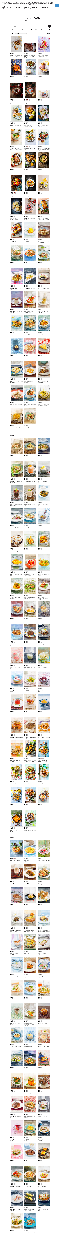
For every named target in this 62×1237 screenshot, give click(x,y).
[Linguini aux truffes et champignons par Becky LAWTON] (41, 239)
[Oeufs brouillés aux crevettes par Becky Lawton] (27, 379)
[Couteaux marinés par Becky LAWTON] (14, 1068)
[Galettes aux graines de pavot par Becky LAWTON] (41, 735)
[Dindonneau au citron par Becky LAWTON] (41, 951)
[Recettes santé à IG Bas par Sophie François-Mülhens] (14, 146)
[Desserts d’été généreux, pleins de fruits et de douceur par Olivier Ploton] (14, 828)
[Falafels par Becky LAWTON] (27, 951)
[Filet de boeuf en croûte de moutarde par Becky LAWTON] (14, 928)
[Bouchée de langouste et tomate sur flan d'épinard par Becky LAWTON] (41, 595)
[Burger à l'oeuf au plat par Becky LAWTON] (41, 642)
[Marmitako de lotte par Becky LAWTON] (41, 549)
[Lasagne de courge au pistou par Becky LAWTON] (14, 595)
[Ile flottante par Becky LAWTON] (41, 619)
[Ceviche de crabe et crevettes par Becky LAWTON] (14, 1184)
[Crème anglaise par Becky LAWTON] (27, 1044)
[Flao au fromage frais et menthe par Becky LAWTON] (14, 905)
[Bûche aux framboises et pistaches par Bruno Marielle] (41, 53)
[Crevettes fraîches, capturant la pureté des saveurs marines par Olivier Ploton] (43, 758)
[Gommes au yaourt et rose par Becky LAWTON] (14, 688)
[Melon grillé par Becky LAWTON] (27, 549)
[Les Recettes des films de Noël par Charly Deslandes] (14, 100)
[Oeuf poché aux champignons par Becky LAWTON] (41, 379)
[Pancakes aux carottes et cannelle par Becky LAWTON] (27, 309)
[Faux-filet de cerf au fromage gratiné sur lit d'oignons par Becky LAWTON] (41, 928)
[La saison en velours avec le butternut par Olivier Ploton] (16, 193)
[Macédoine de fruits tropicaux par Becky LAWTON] (41, 572)
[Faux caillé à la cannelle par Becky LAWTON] (14, 951)
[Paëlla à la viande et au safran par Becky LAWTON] (41, 332)
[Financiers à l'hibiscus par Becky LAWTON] (41, 905)
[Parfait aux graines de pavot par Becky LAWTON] (27, 286)
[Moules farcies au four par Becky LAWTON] (41, 502)
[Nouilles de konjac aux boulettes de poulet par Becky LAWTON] (14, 456)
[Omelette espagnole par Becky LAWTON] (41, 356)
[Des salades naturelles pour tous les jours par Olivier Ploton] (27, 781)
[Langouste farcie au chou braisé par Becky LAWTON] (14, 619)
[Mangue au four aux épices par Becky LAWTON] (14, 572)
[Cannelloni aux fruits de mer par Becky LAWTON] (41, 1207)
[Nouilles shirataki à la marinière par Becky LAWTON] (27, 402)
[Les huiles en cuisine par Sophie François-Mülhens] (41, 193)
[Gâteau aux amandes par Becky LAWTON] (14, 735)
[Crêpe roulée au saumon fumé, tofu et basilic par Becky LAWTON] (27, 998)
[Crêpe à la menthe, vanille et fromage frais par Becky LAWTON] (41, 998)
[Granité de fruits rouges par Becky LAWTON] (14, 665)
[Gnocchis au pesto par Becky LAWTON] (27, 688)
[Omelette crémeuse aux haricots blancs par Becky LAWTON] (14, 379)
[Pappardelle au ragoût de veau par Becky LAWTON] (14, 286)
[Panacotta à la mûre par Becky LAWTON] (41, 286)
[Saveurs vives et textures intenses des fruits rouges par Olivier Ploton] (27, 828)
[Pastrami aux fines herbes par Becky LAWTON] (41, 263)
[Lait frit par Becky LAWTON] (27, 619)
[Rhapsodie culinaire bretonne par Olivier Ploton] (41, 123)
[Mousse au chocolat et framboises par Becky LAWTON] (14, 502)
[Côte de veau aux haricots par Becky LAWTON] (14, 1114)
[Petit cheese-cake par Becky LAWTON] (41, 1161)
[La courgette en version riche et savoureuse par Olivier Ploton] (14, 805)
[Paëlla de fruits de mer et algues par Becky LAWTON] (27, 332)
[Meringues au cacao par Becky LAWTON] (14, 549)
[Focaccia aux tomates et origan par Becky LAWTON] (41, 881)
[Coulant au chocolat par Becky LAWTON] (41, 1091)
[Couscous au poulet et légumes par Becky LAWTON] (41, 1068)
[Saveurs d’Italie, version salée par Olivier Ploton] (41, 216)
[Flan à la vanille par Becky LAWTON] (27, 905)
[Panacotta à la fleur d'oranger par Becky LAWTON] (14, 309)
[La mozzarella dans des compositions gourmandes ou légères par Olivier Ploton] (41, 781)
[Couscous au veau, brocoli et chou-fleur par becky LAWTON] (27, 1068)
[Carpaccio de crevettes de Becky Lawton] (14, 1207)
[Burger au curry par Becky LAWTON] (27, 642)
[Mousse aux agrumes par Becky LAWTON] (41, 479)
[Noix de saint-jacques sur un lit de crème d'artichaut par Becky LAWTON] (27, 1021)
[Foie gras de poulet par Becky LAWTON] (14, 881)
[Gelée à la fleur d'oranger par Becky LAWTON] (41, 712)
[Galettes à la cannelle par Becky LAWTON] (14, 758)
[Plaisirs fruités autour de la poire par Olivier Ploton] (27, 123)
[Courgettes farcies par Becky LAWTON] (14, 1091)
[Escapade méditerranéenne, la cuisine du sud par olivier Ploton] (41, 146)
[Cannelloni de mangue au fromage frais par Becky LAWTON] (27, 1207)
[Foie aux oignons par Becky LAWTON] (27, 881)
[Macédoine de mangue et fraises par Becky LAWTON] (27, 572)
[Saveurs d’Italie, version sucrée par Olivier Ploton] (14, 239)
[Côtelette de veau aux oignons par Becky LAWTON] (27, 1114)
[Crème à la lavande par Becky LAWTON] (41, 1044)
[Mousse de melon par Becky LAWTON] (27, 479)
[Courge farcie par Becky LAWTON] (27, 1091)
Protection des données (34, 6)
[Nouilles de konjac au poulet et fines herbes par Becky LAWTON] (27, 456)
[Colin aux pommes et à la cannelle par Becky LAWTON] (41, 1137)
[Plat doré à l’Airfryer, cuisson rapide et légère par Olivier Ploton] (14, 170)
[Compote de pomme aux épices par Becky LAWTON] (27, 1137)
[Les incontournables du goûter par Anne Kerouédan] (14, 53)
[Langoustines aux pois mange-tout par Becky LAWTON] (27, 595)
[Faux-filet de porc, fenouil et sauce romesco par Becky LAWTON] (27, 928)
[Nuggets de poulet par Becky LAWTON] (14, 402)
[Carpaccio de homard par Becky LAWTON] (41, 1184)
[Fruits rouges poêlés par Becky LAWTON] (41, 858)
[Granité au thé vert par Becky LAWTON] (41, 665)
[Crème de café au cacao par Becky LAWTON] (14, 1021)
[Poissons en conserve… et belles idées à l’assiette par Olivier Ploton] (27, 805)
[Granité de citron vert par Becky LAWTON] (27, 665)
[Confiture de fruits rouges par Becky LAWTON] (14, 1137)
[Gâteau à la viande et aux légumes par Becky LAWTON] (27, 735)
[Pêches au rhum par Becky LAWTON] (27, 239)
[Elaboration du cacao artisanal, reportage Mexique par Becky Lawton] (27, 53)
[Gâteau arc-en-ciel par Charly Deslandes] (41, 100)
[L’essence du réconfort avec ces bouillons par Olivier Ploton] (41, 170)
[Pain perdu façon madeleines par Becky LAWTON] (41, 309)
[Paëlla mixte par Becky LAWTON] (14, 332)
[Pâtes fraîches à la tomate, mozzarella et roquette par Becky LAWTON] (14, 263)
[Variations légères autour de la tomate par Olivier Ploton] (14, 781)
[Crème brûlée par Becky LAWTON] (41, 1021)
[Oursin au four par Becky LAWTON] (14, 356)
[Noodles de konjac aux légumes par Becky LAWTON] (14, 479)
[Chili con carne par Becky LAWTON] (27, 1161)
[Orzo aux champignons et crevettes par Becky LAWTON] (27, 356)
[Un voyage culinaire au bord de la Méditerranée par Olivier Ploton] (27, 758)
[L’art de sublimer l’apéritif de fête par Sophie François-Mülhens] (29, 100)
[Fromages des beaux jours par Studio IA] (16, 858)
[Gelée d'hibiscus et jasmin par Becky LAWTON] (41, 688)
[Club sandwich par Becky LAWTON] (14, 1161)
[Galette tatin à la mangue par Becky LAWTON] (27, 858)
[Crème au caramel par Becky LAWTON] (14, 1044)
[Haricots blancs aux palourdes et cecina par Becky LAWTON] (14, 642)
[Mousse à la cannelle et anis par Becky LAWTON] (27, 502)
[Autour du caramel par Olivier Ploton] (14, 216)
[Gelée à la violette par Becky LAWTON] (27, 712)
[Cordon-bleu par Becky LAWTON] (41, 1114)
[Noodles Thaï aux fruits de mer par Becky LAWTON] (41, 456)
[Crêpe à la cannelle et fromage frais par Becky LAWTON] (14, 998)
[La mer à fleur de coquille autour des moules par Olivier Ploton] (27, 193)
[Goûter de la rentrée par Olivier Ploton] (14, 123)
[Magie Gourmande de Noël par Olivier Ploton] (29, 146)
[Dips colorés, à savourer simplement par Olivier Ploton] (41, 805)
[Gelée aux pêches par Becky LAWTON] (14, 712)
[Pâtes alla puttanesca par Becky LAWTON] (27, 263)
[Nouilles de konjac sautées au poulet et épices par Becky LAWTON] (41, 402)
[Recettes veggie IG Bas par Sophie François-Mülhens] (27, 216)
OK (57, 5)
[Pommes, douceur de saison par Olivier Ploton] (27, 170)
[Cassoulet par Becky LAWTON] (27, 1184)
